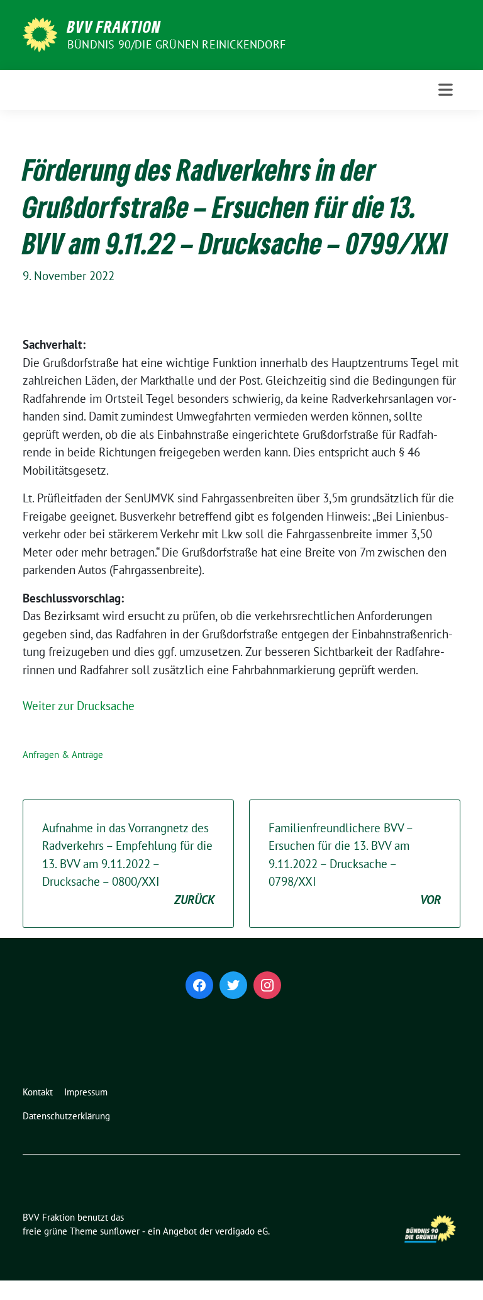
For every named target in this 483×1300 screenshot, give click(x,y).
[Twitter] (233, 985)
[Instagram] (267, 985)
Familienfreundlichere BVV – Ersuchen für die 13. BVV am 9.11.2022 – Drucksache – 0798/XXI (355, 863)
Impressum (86, 1092)
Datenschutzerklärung (66, 1116)
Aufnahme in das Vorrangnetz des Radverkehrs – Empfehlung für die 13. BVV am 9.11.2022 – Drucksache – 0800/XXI (128, 863)
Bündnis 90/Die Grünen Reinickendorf (176, 44)
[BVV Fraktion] (40, 33)
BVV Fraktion (114, 26)
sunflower (120, 1231)
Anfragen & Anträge (63, 754)
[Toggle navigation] (445, 90)
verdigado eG (241, 1231)
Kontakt (38, 1092)
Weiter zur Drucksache (79, 705)
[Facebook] (199, 985)
